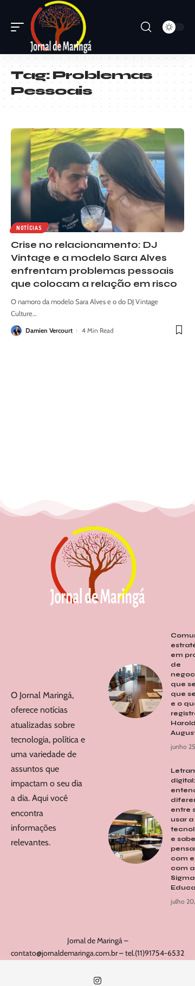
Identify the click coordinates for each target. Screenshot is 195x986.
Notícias (29, 228)
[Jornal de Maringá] (61, 27)
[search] (146, 27)
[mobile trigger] (20, 27)
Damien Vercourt (49, 330)
